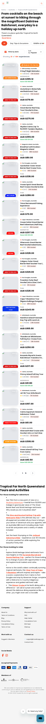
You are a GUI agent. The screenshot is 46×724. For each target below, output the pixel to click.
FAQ (25, 615)
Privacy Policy (5, 621)
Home (3, 10)
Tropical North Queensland (27, 10)
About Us (4, 612)
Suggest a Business (8, 639)
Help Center (28, 618)
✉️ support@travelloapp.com (34, 639)
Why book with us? (30, 612)
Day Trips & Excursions (19, 43)
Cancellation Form (30, 621)
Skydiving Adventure (14, 502)
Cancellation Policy (7, 624)
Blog (2, 618)
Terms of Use (5, 627)
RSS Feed (27, 624)
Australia (11, 10)
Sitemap (27, 627)
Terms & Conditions (8, 615)
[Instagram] (6, 655)
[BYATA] (3, 680)
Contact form (28, 642)
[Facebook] (2, 655)
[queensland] (25, 680)
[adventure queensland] (13, 680)
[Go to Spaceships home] (13, 4)
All (4, 43)
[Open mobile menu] (3, 3)
